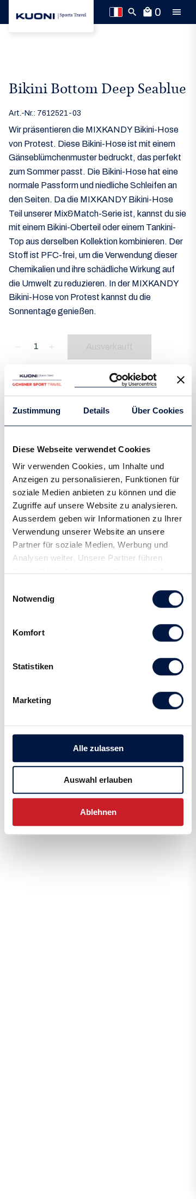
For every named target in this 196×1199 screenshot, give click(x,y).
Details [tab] (96, 410)
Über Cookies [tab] (157, 410)
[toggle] (176, 12)
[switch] (167, 633)
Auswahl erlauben (98, 779)
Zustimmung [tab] (36, 410)
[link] (51, 16)
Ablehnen (98, 812)
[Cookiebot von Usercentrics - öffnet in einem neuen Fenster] (116, 380)
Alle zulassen (98, 748)
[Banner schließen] (181, 380)
